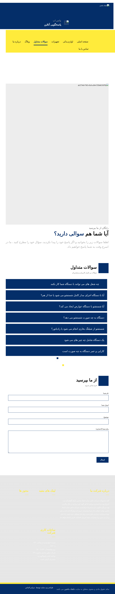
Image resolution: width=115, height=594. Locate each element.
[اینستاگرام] (95, 33)
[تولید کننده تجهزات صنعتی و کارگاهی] (93, 9)
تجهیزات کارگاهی (44, 522)
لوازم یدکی (47, 518)
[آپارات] (106, 39)
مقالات (49, 501)
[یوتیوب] (101, 33)
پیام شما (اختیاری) (102, 429)
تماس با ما (47, 509)
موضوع (106, 417)
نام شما (106, 393)
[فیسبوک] (106, 33)
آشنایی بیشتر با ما (44, 505)
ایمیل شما (105, 405)
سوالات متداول (45, 514)
